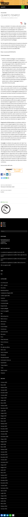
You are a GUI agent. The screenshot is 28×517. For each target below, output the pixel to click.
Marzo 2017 (3, 472)
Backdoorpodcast (5, 290)
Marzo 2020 (3, 403)
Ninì (1, 274)
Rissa (2, 344)
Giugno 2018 (4, 439)
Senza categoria (4, 352)
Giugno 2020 (4, 397)
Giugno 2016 (4, 495)
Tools (2, 367)
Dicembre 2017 (4, 454)
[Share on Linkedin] (7, 174)
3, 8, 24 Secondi (4, 282)
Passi (2, 336)
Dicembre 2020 (4, 392)
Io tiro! (6, 191)
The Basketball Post (5, 240)
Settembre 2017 (4, 462)
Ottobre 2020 (4, 395)
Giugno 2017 (4, 464)
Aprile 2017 (3, 470)
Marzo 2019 (3, 421)
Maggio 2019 (4, 415)
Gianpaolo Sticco (13, 17)
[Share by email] (10, 174)
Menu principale (26, 7)
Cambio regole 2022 (5, 295)
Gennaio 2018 (4, 452)
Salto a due (3, 349)
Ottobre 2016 (4, 485)
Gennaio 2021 (4, 390)
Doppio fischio (4, 305)
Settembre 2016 (4, 488)
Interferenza (3, 329)
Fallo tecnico (3, 321)
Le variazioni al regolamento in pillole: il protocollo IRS (12, 252)
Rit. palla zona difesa (5, 347)
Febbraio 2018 (4, 449)
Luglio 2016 (3, 493)
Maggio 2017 (4, 467)
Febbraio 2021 (4, 387)
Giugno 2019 (4, 413)
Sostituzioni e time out (6, 360)
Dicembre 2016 (4, 480)
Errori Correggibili (5, 311)
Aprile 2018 (3, 444)
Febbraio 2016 (4, 506)
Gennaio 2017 (4, 477)
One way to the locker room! (7, 186)
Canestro (3, 298)
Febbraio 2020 (4, 405)
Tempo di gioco (4, 365)
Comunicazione (4, 300)
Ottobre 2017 (4, 459)
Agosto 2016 (4, 490)
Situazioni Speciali (5, 357)
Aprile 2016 (3, 501)
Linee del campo (4, 331)
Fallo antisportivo (4, 316)
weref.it (3, 7)
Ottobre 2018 (4, 434)
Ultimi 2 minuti (4, 370)
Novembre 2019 (4, 408)
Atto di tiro (3, 287)
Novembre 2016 (4, 483)
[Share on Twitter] (4, 174)
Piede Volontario (4, 339)
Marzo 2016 (3, 503)
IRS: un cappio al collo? (6, 265)
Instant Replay (4, 326)
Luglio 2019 (3, 410)
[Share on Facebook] (2, 174)
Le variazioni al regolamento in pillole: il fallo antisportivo (13, 262)
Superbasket (3, 362)
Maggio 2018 (4, 441)
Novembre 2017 (4, 457)
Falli (1, 313)
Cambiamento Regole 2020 (7, 293)
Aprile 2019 (3, 418)
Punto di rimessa (4, 342)
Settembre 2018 (4, 436)
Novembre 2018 (4, 431)
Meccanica (3, 334)
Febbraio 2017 (4, 475)
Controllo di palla (4, 303)
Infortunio (3, 324)
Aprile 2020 (3, 400)
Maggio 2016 (4, 498)
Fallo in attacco (4, 318)
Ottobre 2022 (4, 382)
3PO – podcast (4, 285)
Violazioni (3, 12)
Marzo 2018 (3, 446)
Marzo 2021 (3, 385)
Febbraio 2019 (4, 423)
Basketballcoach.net (5, 239)
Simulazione (3, 354)
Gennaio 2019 (4, 426)
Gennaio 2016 (4, 508)
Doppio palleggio (4, 308)
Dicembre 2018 (4, 428)
